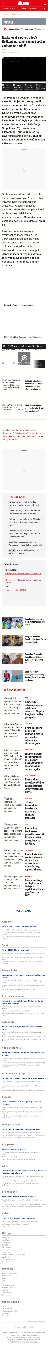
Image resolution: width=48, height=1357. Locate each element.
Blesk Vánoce (7, 927)
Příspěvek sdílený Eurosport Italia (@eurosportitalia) (25, 337)
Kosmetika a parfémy (8, 1285)
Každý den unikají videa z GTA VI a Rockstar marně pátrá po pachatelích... (21, 1066)
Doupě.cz (28, 876)
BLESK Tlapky (7, 1129)
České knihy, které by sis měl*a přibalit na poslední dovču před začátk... (21, 1153)
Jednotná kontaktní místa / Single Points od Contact (24, 1343)
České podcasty (7, 1308)
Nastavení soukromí (16, 1341)
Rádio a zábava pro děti (9, 1311)
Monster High (6, 1275)
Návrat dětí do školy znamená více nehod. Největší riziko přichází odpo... (22, 1033)
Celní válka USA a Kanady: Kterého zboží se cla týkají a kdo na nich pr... (23, 1082)
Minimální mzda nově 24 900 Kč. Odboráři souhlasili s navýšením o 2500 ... (23, 986)
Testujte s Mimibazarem (9, 1273)
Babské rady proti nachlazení (33, 1171)
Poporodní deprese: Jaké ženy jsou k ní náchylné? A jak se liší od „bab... (22, 1177)
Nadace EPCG (38, 1078)
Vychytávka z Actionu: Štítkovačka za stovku (16, 1224)
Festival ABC (33, 1197)
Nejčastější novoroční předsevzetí (14, 1001)
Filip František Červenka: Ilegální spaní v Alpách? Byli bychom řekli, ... (23, 1135)
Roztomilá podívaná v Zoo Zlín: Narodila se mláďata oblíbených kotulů (23, 1204)
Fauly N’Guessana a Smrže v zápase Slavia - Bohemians (20, 1221)
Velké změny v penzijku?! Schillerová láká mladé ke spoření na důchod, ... (21, 937)
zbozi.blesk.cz (6, 1247)
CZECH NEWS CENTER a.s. (28, 1332)
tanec (18, 430)
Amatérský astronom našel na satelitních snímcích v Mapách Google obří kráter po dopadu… (34, 709)
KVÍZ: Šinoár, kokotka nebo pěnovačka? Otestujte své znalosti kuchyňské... (21, 1117)
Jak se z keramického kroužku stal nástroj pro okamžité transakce (31, 809)
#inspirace (6, 1149)
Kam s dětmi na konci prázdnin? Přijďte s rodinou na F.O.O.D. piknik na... (23, 1014)
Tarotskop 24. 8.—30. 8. (9, 1157)
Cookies (36, 1339)
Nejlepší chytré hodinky (11, 1053)
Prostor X (5, 1218)
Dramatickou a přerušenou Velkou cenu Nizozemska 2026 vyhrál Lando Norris (34, 786)
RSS (31, 1327)
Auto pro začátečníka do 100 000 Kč (13, 1254)
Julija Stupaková (20, 433)
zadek (40, 436)
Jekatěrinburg (36, 433)
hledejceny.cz (6, 1238)
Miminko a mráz (34, 1001)
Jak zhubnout (7, 975)
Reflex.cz (29, 850)
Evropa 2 (5, 1316)
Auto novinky (30, 775)
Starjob (4, 1306)
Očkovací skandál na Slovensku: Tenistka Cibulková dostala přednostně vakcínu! (33, 385)
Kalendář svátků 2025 (21, 927)
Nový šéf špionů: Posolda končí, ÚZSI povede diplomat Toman (21, 930)
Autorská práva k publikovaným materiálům (24, 1335)
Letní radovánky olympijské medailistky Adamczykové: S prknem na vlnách (35, 676)
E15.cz (27, 824)
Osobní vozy (6, 1242)
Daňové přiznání (8, 1078)
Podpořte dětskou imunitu (11, 1171)
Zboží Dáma (6, 1245)
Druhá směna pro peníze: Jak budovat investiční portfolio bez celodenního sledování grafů (34, 735)
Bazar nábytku (6, 1295)
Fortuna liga (30, 1218)
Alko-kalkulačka (8, 1027)
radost (25, 430)
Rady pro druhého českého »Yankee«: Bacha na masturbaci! (35, 639)
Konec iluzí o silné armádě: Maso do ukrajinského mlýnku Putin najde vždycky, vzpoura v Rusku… (34, 861)
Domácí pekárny (26, 1102)
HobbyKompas (6, 1252)
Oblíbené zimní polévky (10, 1102)
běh (18, 436)
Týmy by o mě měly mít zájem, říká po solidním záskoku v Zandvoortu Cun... (24, 1040)
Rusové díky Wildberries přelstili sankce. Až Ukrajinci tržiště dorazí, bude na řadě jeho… (34, 835)
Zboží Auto (5, 1257)
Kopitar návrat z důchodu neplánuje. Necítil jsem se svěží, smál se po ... (23, 954)
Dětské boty (6, 1290)
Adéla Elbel (5, 1226)
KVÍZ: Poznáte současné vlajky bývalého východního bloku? (21, 1133)
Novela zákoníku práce (23, 1078)
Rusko (33, 430)
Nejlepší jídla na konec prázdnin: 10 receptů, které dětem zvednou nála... (22, 1112)
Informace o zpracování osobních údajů (20, 1339)
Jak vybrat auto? (7, 1262)
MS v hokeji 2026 (11, 570)
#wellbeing (15, 1149)
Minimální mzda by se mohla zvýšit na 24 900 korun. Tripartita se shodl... (22, 1086)
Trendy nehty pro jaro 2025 (23, 975)
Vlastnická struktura (30, 1341)
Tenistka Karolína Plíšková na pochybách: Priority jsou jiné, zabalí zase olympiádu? (24, 533)
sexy (12, 430)
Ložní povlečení (7, 1292)
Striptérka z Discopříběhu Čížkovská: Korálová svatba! (19, 989)
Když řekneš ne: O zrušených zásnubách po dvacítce (19, 1159)
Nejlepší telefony (26, 1053)
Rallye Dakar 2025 (22, 1027)
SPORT (8, 22)
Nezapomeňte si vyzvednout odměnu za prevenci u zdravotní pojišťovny (21, 1184)
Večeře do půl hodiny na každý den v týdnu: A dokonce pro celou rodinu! (22, 1108)
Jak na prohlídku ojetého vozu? (12, 1250)
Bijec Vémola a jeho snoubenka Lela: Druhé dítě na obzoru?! (34, 408)
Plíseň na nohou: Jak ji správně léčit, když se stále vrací (19, 1181)
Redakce (25, 1327)
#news (22, 1149)
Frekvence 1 (6, 1313)
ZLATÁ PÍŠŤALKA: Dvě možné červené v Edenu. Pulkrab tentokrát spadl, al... (23, 958)
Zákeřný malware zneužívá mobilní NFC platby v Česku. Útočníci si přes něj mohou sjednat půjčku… (34, 761)
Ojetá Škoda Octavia (8, 1259)
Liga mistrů (24, 950)
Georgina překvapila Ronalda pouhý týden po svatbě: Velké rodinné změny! (35, 658)
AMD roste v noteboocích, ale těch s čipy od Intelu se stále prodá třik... (24, 1062)
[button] (3, 3)
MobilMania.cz (31, 749)
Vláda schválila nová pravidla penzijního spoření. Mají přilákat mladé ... (24, 1090)
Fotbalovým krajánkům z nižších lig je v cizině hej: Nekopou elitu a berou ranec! (25, 522)
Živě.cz (27, 698)
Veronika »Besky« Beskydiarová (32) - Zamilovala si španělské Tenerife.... (21, 1007)
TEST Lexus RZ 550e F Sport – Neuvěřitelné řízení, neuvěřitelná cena (24, 1037)
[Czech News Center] (28, 910)
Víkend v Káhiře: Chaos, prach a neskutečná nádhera (18, 1137)
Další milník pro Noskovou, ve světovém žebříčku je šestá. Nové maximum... (22, 962)
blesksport (6, 433)
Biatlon (17, 950)
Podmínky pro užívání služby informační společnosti (23, 1337)
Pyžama (4, 1283)
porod (4, 439)
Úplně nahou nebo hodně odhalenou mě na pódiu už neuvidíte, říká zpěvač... (22, 933)
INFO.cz (34, 927)
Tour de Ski (14, 439)
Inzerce (18, 1327)
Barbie (4, 1278)
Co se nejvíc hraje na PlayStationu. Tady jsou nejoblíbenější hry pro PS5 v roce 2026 (34, 887)
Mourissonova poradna (10, 1197)
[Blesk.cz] (24, 3)
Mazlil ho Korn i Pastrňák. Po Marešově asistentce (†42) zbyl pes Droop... (22, 981)
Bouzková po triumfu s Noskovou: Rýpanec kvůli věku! (35, 621)
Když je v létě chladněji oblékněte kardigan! (15, 1011)
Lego (3, 1280)
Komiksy (23, 1197)
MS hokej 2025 (7, 950)
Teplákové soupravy (8, 1287)
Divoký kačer (19, 1129)
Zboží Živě (5, 1240)
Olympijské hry (8, 436)
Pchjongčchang (29, 436)
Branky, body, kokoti (17, 1218)
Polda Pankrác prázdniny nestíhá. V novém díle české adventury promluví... (22, 1201)
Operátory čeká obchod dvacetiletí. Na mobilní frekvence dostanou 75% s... (23, 1059)
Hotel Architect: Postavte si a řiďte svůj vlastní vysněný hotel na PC (23, 1206)
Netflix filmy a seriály (32, 1129)
